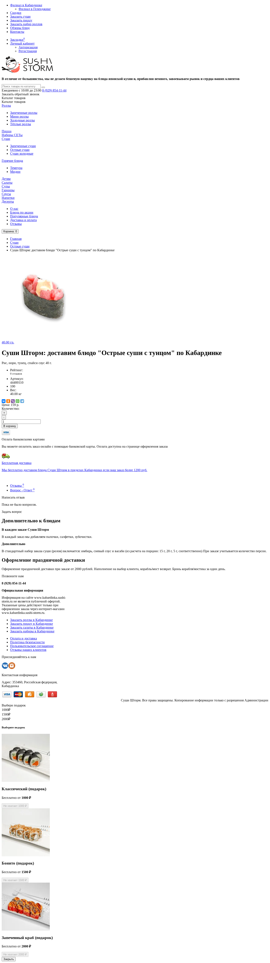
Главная (16, 239)
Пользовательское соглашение (32, 646)
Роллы (6, 105)
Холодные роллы (22, 120)
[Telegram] (22, 401)
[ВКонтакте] (3, 401)
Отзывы (16, 224)
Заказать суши (20, 16)
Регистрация (28, 51)
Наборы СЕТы (12, 135)
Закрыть (8, 959)
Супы (6, 186)
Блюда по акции (21, 212)
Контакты (17, 31)
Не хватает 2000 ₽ (15, 954)
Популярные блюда (24, 216)
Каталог (14, 102)
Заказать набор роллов (26, 24)
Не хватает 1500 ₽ (15, 880)
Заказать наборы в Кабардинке (32, 631)
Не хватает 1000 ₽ (15, 805)
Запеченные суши (23, 146)
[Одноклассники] (8, 401)
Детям (6, 179)
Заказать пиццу (21, 20)
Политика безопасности (27, 642)
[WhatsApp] (17, 401)
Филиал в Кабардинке (26, 5)
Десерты (8, 201)
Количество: (10, 408)
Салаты (7, 182)
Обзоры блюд (20, 28)
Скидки (15, 13)
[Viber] (13, 401)
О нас (14, 208)
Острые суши (20, 150)
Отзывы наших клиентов (28, 650)
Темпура (16, 168)
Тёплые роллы (20, 124)
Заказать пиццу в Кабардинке (31, 623)
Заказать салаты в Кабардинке (32, 627)
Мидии (15, 171)
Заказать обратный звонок (20, 94)
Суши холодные (21, 153)
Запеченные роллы (23, 112)
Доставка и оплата (23, 220)
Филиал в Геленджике (35, 9)
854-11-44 (54, 90)
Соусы (6, 194)
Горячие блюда (12, 160)
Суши (6, 139)
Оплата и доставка (23, 638)
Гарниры (8, 190)
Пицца (6, 131)
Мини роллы (19, 116)
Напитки (8, 198)
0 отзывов (16, 373)
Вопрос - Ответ (22, 490)
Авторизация (28, 47)
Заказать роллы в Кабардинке (31, 620)
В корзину (9, 426)
